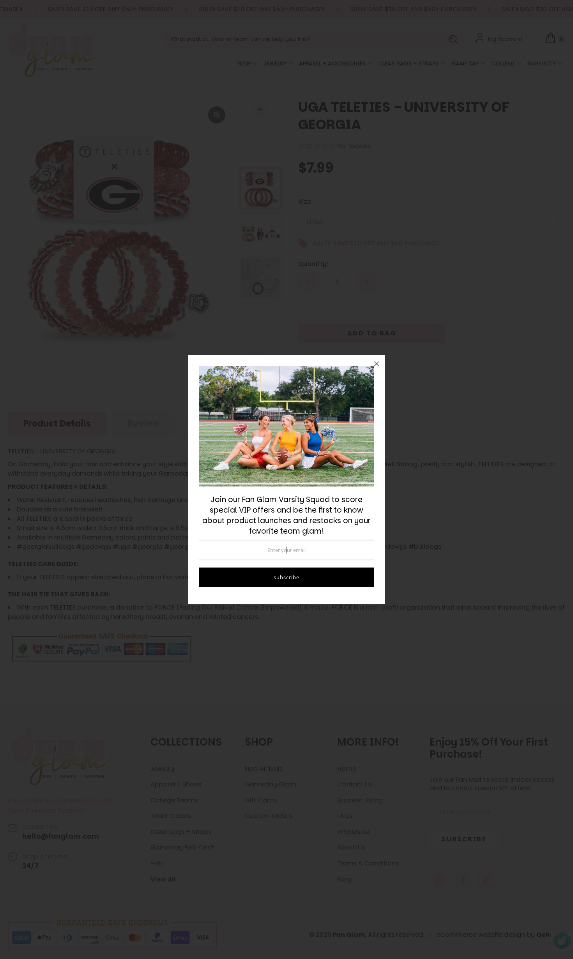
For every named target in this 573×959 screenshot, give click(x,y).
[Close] (376, 363)
